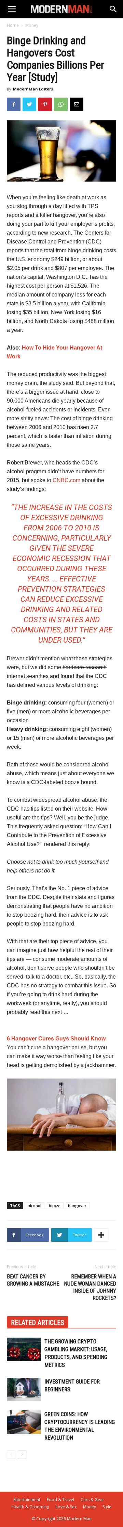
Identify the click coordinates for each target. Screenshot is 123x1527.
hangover (77, 1205)
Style (106, 1507)
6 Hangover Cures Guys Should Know (56, 1038)
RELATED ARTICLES (37, 1323)
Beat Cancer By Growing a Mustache (33, 1280)
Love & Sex (66, 1507)
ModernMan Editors (33, 88)
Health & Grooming (30, 1507)
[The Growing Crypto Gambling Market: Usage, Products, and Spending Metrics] (24, 1349)
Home (13, 25)
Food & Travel (60, 1500)
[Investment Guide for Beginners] (24, 1389)
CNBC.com (66, 480)
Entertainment (26, 1500)
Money (31, 25)
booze (54, 1205)
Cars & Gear (92, 1500)
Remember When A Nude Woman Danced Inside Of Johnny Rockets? (90, 1287)
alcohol (34, 1205)
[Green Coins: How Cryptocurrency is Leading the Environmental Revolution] (24, 1422)
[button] (113, 9)
